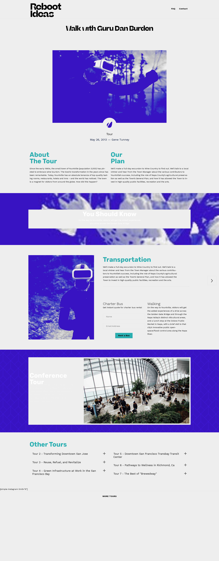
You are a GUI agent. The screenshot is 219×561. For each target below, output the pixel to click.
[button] (124, 335)
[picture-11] (136, 423)
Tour (109, 134)
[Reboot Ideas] (53, 9)
